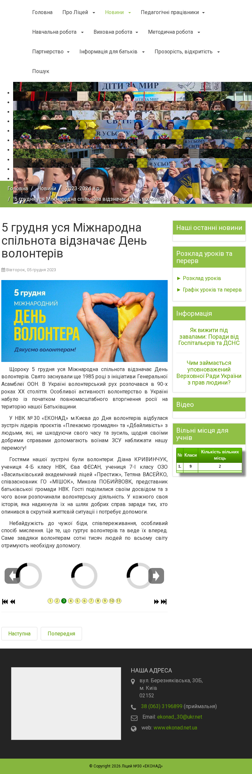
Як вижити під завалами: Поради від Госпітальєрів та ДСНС (209, 337)
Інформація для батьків (109, 51)
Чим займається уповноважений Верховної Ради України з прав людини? (209, 372)
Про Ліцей (75, 12)
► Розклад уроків (198, 278)
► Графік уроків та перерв (209, 290)
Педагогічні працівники (170, 12)
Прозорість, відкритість (184, 51)
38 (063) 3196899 (161, 706)
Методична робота (171, 32)
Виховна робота (113, 32)
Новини (115, 12)
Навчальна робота (55, 32)
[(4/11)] (116, 558)
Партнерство (48, 51)
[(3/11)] (61, 558)
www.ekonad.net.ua (175, 728)
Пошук (40, 71)
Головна (42, 12)
